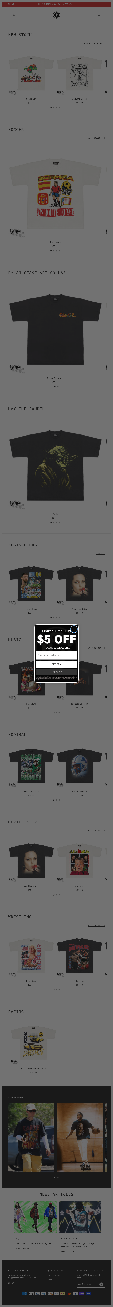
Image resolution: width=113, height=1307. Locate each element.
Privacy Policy (41, 679)
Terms (45, 679)
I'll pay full (56, 671)
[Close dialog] (74, 629)
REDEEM (56, 664)
